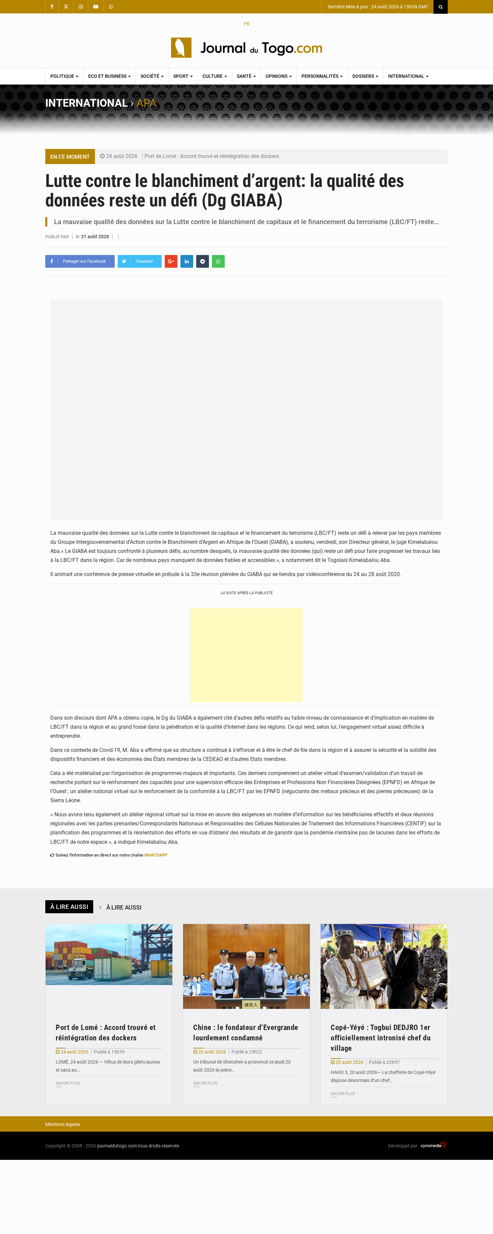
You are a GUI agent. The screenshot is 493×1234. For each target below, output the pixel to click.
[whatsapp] (218, 261)
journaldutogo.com (117, 1145)
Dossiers (363, 76)
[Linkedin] (186, 261)
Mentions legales (62, 1124)
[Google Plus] (171, 261)
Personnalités (320, 76)
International (406, 76)
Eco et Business (107, 76)
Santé (245, 76)
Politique (62, 76)
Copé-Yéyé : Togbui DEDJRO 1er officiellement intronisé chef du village (381, 1037)
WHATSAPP (155, 855)
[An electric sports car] (109, 966)
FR (247, 24)
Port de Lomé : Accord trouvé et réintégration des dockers (212, 156)
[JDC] (246, 48)
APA (146, 103)
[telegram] (202, 261)
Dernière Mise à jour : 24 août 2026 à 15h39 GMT (377, 6)
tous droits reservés (158, 1145)
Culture (213, 76)
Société (150, 76)
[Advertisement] (246, 655)
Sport (181, 76)
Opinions (277, 76)
